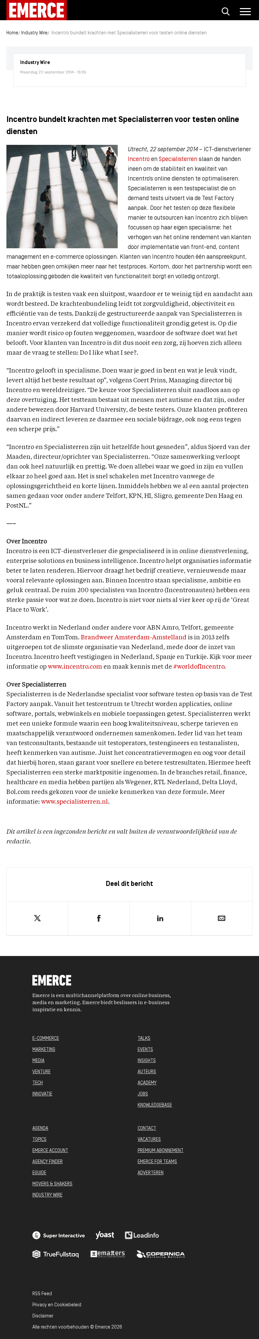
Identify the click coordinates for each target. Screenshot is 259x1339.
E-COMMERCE (45, 1038)
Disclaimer (42, 1316)
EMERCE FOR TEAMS (157, 1162)
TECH (37, 1083)
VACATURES (149, 1139)
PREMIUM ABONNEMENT (160, 1150)
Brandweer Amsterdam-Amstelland (133, 638)
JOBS (143, 1094)
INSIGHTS (147, 1060)
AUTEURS (147, 1072)
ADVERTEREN (151, 1173)
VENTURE (41, 1072)
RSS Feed (42, 1294)
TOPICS (39, 1139)
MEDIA (38, 1060)
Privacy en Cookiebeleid (56, 1305)
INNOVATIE (42, 1094)
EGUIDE (39, 1173)
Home (12, 33)
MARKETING (43, 1049)
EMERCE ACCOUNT (50, 1150)
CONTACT (147, 1128)
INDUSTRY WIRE (47, 1195)
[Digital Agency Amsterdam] (58, 1235)
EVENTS (145, 1049)
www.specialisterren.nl (74, 802)
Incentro (139, 159)
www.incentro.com (75, 667)
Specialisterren (178, 159)
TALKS (144, 1038)
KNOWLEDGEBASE (155, 1105)
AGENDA (40, 1128)
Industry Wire (34, 33)
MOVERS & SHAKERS (52, 1184)
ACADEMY (147, 1083)
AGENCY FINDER (47, 1162)
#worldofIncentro (198, 667)
